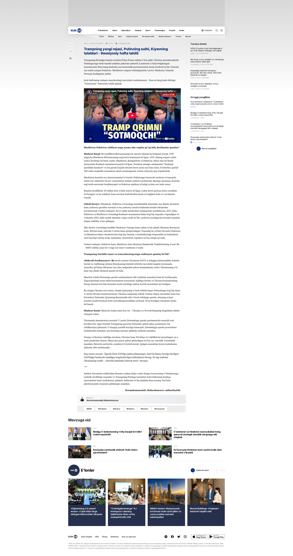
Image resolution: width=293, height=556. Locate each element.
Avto (120, 36)
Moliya (111, 36)
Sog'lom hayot (132, 36)
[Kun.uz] (76, 30)
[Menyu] (221, 30)
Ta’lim (192, 89)
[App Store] (199, 536)
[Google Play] (217, 536)
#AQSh (89, 409)
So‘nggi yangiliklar (200, 97)
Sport (147, 30)
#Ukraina (116, 409)
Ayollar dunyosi (165, 36)
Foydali (172, 30)
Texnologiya (160, 30)
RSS (97, 537)
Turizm (178, 36)
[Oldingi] (216, 470)
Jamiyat (138, 30)
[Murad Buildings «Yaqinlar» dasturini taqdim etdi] (206, 502)
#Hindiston (102, 409)
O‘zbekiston (103, 30)
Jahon (114, 30)
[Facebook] (70, 58)
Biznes (188, 36)
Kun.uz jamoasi (129, 537)
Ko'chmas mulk (148, 36)
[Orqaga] (70, 44)
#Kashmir (144, 409)
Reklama (115, 537)
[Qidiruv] (216, 30)
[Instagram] (185, 536)
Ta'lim (101, 36)
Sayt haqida (86, 537)
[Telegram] (70, 51)
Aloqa (105, 537)
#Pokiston (130, 409)
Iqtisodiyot (125, 30)
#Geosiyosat (159, 409)
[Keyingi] (222, 470)
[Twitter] (178, 536)
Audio (181, 30)
